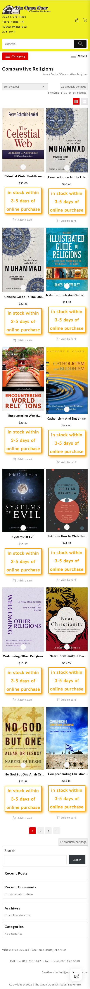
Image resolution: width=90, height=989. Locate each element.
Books (54, 74)
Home (45, 74)
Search (10, 850)
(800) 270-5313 (69, 961)
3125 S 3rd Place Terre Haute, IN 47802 (40, 949)
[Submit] (80, 44)
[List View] (84, 101)
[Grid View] (76, 101)
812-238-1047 (31, 961)
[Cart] (85, 20)
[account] (76, 20)
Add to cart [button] (25, 219)
